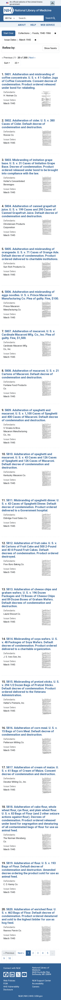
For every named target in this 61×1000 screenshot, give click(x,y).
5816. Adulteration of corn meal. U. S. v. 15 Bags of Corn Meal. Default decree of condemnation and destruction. (29, 731)
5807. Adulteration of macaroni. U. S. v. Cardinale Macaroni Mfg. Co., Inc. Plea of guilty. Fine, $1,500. (28, 335)
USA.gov (39, 996)
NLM (20, 996)
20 (18, 62)
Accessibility (38, 983)
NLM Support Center (41, 981)
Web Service (48, 25)
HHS (31, 996)
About (22, 25)
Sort (6, 63)
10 (9, 958)
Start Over (8, 33)
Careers (35, 987)
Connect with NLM (11, 968)
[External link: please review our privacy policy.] (5, 974)
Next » (32, 57)
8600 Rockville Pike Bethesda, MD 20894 (41, 973)
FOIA (5, 983)
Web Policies (9, 981)
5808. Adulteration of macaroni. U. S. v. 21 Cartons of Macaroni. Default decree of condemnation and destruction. (30, 374)
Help (33, 25)
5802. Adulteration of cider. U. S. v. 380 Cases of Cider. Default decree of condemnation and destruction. (28, 124)
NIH (26, 996)
